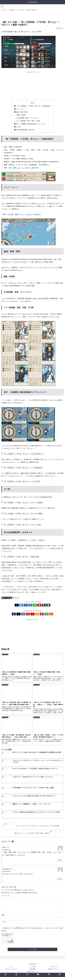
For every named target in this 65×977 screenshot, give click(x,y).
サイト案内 (32, 966)
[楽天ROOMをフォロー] (42, 614)
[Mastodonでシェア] (25, 641)
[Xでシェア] (17, 605)
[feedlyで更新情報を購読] (47, 614)
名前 (2, 915)
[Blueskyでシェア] (21, 605)
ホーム (11, 966)
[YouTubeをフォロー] (28, 614)
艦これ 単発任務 (7, 597)
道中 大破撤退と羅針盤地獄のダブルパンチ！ (31, 124)
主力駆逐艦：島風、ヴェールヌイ (28, 118)
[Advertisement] (32, 14)
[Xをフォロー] (18, 614)
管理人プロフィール (53, 969)
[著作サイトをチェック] (14, 614)
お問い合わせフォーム (32, 971)
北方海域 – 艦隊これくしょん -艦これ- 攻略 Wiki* (24, 214)
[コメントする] (48, 605)
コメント (5, 895)
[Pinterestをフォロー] (32, 614)
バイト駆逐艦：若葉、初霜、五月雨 (28, 121)
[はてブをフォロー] (23, 614)
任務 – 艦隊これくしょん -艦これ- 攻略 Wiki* (23, 168)
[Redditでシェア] (40, 646)
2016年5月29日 (6, 849)
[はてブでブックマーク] (30, 605)
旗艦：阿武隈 (21, 115)
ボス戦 (18, 127)
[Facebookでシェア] (26, 605)
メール (3, 921)
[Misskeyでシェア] (54, 641)
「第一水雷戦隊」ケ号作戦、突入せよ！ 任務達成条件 (33, 106)
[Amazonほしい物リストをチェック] (37, 614)
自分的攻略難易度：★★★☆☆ (27, 130)
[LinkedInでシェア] (40, 650)
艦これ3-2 (16, 597)
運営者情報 (32, 969)
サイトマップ (53, 966)
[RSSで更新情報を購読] (51, 614)
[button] (44, 605)
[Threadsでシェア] (25, 646)
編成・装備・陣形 (22, 112)
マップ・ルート (21, 109)
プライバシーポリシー (11, 969)
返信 (60, 860)
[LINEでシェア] (35, 605)
